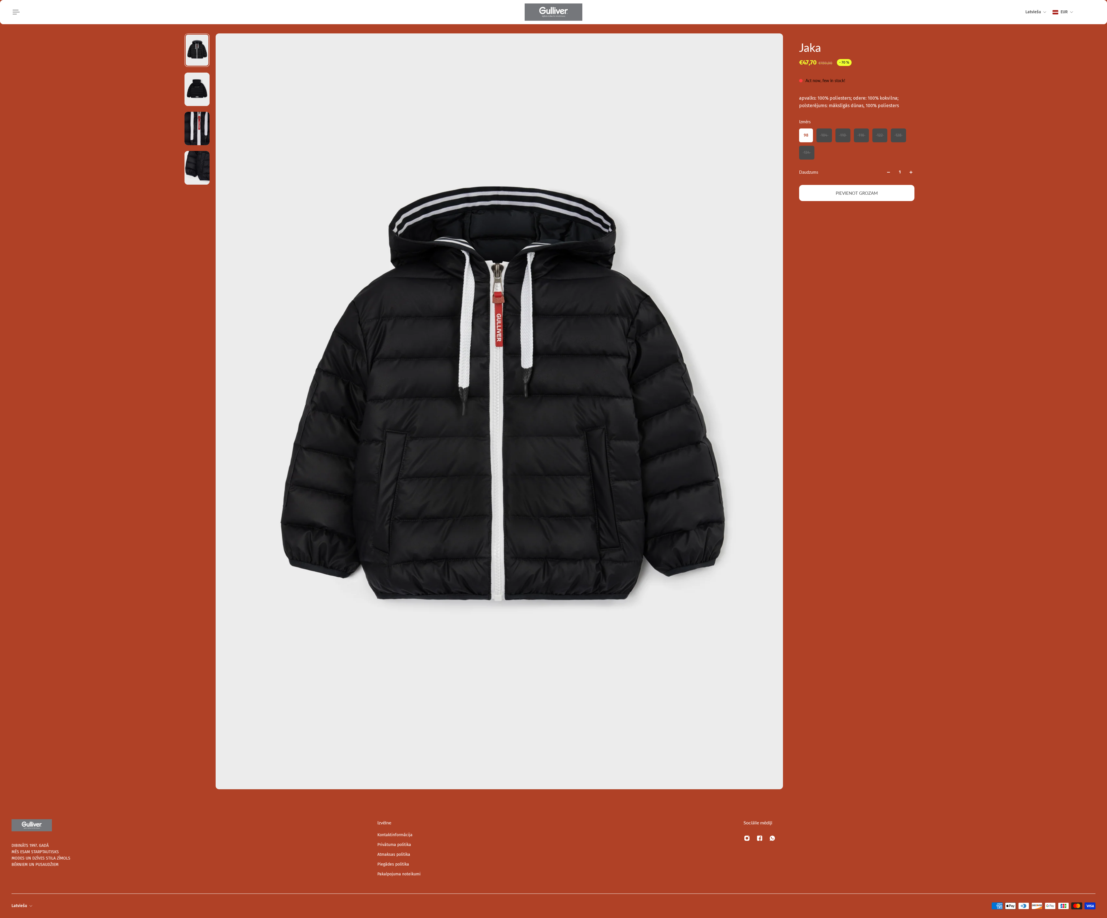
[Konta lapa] (1088, 12)
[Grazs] (1095, 12)
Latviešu (19, 905)
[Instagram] (747, 838)
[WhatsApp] (772, 838)
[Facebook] (759, 838)
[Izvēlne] (15, 12)
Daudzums (808, 172)
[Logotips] (553, 12)
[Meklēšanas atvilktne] (1081, 12)
